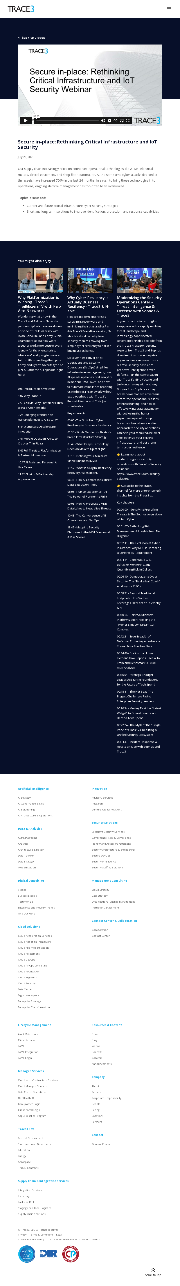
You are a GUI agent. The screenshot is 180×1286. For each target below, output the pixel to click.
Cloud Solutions (29, 927)
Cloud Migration (27, 977)
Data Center (25, 989)
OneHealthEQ (26, 1098)
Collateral (97, 1057)
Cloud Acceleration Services (35, 935)
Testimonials (25, 901)
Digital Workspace (28, 995)
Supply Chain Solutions (31, 1213)
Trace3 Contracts (28, 1167)
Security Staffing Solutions (107, 867)
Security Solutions (105, 823)
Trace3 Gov (26, 1129)
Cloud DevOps (26, 959)
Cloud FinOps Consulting (32, 965)
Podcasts (97, 1052)
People (96, 1104)
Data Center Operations (32, 1092)
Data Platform (26, 855)
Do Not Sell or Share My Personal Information (72, 1239)
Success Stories (27, 895)
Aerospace (24, 1161)
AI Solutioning (26, 809)
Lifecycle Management (34, 1025)
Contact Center (101, 935)
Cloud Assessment (29, 953)
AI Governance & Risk (31, 803)
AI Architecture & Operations (35, 815)
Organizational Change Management (113, 901)
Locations (97, 1115)
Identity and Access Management (111, 843)
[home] (21, 9)
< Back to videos (31, 37)
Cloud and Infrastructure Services (38, 1080)
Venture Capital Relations (107, 809)
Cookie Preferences (30, 1239)
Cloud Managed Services (32, 1086)
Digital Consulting (31, 881)
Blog (94, 1040)
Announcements (102, 1063)
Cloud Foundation (29, 971)
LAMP (21, 1046)
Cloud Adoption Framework (34, 941)
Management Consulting (109, 881)
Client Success (26, 1040)
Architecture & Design (31, 849)
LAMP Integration (28, 1052)
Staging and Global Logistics (34, 1208)
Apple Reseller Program (32, 1115)
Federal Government (30, 1138)
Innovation (99, 789)
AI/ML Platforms (27, 837)
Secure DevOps (101, 855)
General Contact (101, 1144)
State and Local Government (35, 1144)
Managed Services (31, 1071)
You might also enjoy (34, 261)
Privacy (22, 1234)
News (95, 1034)
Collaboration (100, 929)
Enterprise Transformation (34, 1007)
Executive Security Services (108, 831)
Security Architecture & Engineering (113, 849)
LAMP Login (25, 1057)
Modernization (27, 867)
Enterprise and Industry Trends (36, 907)
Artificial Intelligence (33, 789)
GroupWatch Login (29, 1104)
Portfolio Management (105, 907)
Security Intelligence (104, 861)
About (95, 1086)
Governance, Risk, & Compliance (111, 837)
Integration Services (30, 1190)
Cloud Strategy (100, 889)
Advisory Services (102, 797)
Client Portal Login (29, 1109)
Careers (96, 1092)
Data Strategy (26, 861)
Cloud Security (27, 983)
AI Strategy (24, 797)
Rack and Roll (26, 1202)
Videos (22, 889)
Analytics (23, 843)
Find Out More (26, 913)
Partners (97, 1121)
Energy (22, 1156)
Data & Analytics (30, 829)
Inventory (24, 1196)
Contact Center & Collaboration (114, 921)
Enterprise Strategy (29, 1001)
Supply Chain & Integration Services (43, 1181)
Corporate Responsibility (106, 1098)
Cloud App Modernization (33, 947)
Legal (59, 1234)
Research (97, 803)
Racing (95, 1109)
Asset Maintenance (29, 1034)
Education (24, 1150)
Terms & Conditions (41, 1234)
